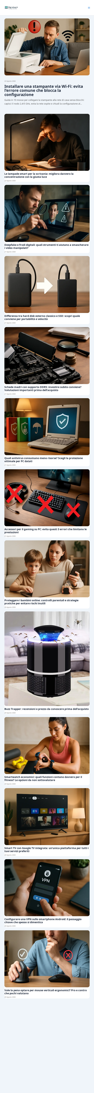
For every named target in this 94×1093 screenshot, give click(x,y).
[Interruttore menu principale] (89, 7)
